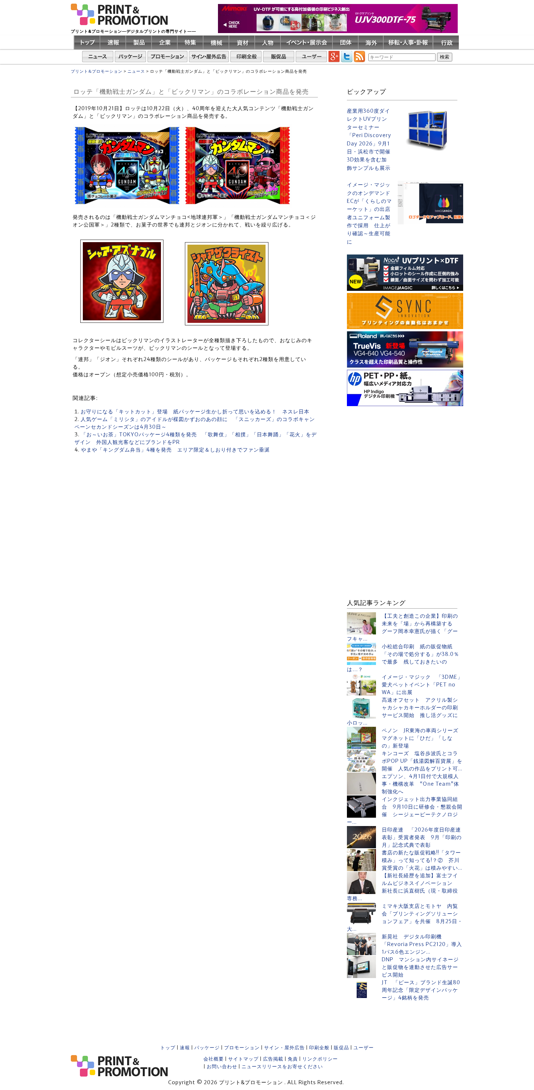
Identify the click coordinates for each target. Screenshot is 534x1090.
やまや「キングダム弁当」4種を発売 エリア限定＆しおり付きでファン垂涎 (175, 449)
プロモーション (242, 1047)
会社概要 (213, 1059)
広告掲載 (273, 1059)
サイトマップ (243, 1059)
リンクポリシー (320, 1059)
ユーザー (363, 1047)
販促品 (341, 1047)
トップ (167, 1047)
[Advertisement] (405, 453)
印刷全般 (319, 1047)
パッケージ (207, 1047)
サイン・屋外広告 (284, 1047)
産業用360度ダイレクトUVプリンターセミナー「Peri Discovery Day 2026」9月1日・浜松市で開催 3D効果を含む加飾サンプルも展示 (369, 139)
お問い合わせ (222, 1066)
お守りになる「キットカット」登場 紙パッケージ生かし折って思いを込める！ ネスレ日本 (195, 411)
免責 (293, 1059)
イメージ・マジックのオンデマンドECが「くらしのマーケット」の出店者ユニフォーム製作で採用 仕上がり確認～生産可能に (369, 213)
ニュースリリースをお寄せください (282, 1066)
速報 (185, 1047)
